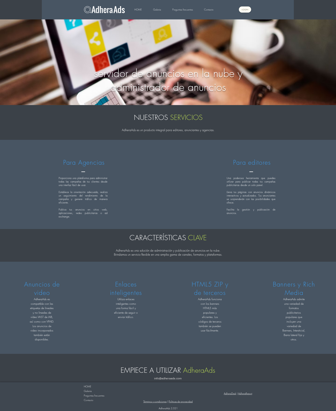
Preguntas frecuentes (94, 395)
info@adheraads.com (168, 378)
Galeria (88, 391)
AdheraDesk (230, 393)
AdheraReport (245, 393)
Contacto (88, 400)
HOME (87, 386)
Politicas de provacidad (181, 401)
